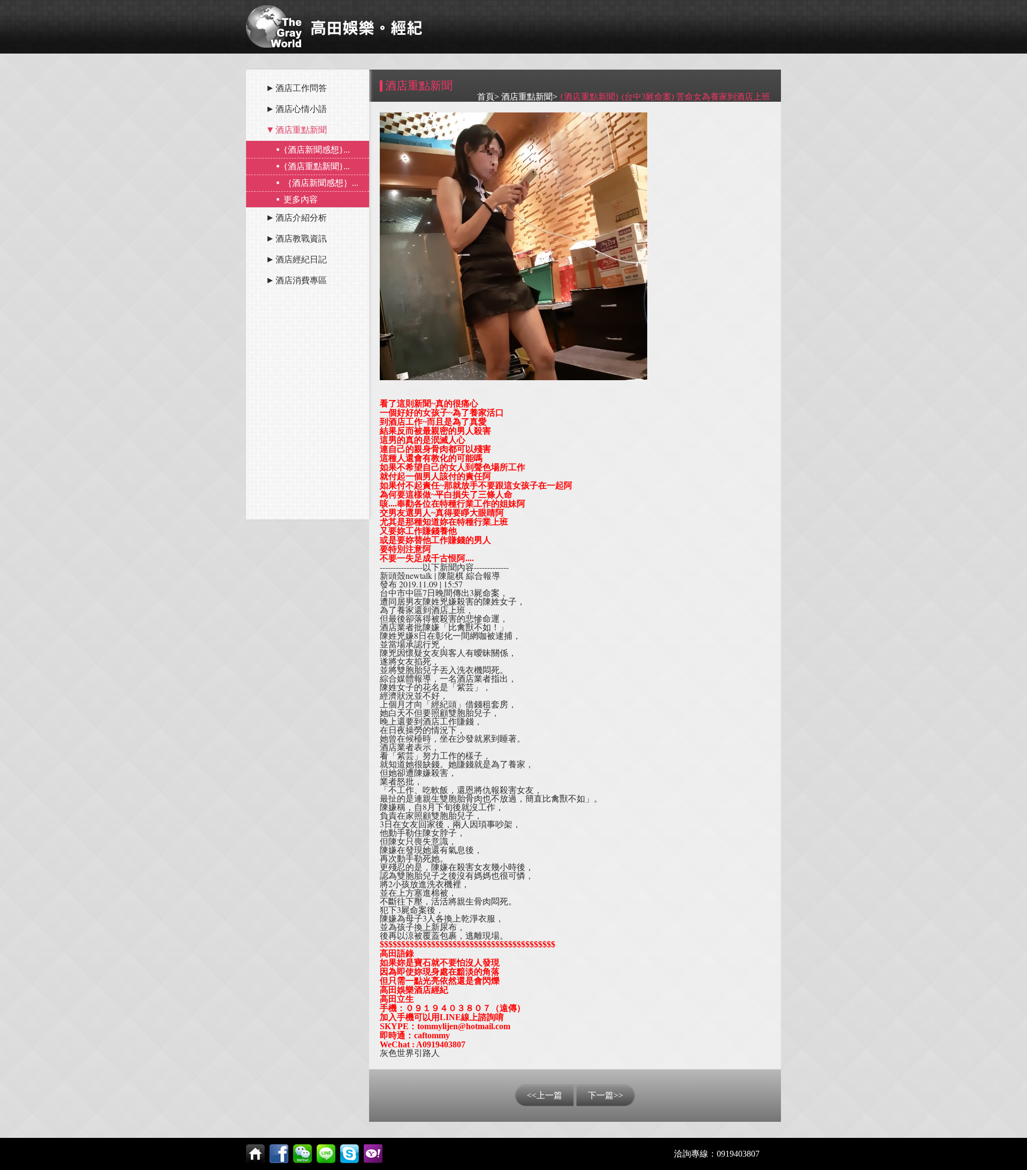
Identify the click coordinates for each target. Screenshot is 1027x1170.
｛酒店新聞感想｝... (320, 182)
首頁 (485, 96)
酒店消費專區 (301, 280)
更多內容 (300, 199)
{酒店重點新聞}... (316, 166)
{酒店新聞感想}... (316, 149)
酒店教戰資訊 (301, 238)
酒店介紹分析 (301, 217)
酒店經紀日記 (301, 259)
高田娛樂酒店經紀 (414, 989)
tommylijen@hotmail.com (463, 1026)
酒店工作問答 (301, 88)
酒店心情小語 (301, 109)
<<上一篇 (544, 1095)
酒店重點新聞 (301, 129)
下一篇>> (605, 1095)
